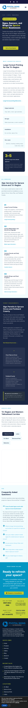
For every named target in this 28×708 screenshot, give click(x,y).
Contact (6, 658)
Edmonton (6, 443)
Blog (5, 653)
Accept (4, 705)
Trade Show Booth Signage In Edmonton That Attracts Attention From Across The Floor (14, 672)
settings (17, 702)
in (20, 604)
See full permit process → (10, 342)
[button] (25, 7)
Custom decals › (8, 267)
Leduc (5, 694)
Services (6, 648)
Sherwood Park (8, 692)
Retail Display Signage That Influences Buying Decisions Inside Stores (14, 677)
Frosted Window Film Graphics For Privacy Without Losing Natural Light (13, 667)
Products (6, 645)
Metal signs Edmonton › (10, 244)
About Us (6, 655)
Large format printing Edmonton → (12, 100)
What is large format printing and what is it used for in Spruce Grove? (14, 528)
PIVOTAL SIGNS (20, 610)
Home (3, 15)
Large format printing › (9, 219)
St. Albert (6, 687)
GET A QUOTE (7, 614)
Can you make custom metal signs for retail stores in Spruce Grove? (13, 537)
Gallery (6, 650)
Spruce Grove (7, 689)
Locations (8, 15)
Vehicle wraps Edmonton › (10, 291)
